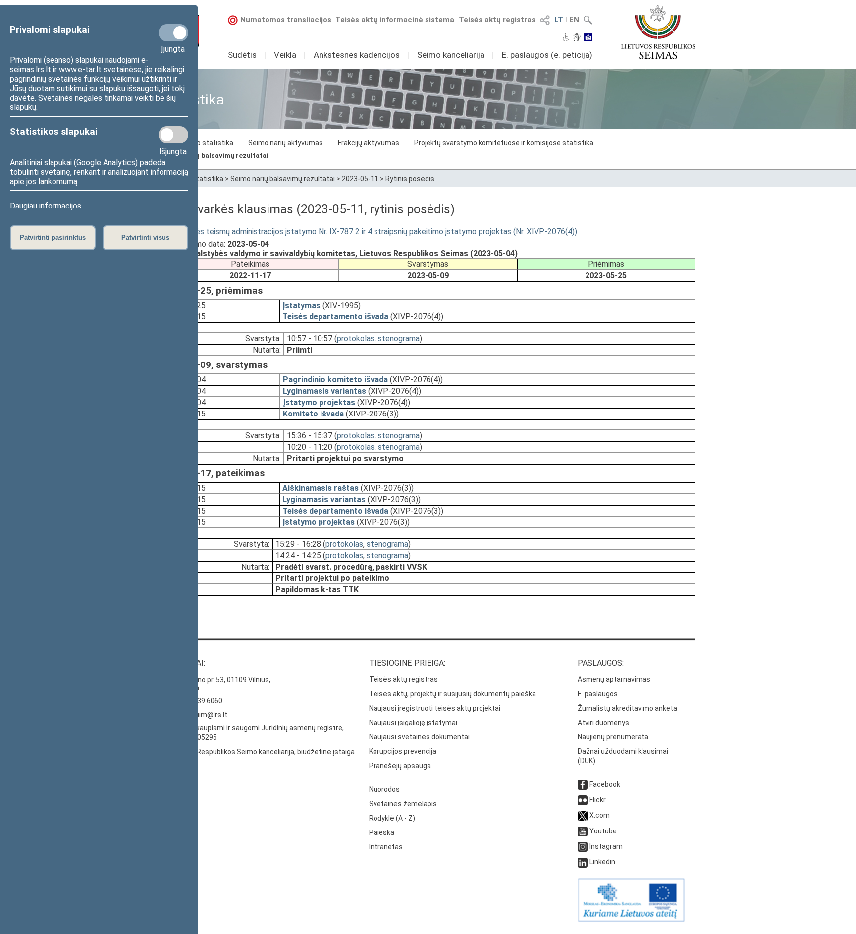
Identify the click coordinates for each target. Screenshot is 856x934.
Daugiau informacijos (45, 205)
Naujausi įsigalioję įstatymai (413, 722)
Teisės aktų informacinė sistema (394, 19)
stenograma (399, 338)
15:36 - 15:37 (309, 435)
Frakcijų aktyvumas (368, 143)
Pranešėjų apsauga (400, 766)
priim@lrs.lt (209, 715)
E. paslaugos (598, 694)
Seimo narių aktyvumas (285, 143)
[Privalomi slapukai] (173, 32)
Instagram (606, 846)
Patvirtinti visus (145, 237)
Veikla (285, 55)
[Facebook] (583, 784)
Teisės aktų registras (497, 19)
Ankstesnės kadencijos (357, 55)
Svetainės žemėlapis (403, 804)
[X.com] (583, 815)
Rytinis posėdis (409, 179)
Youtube (603, 831)
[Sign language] (577, 38)
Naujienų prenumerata (613, 737)
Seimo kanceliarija (450, 55)
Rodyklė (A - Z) (392, 818)
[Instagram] (583, 846)
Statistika (207, 179)
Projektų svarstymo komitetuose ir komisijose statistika (503, 143)
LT (558, 19)
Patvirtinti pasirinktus (53, 237)
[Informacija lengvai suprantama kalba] (588, 38)
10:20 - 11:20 (309, 447)
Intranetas (386, 847)
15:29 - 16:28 (298, 544)
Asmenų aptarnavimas (614, 679)
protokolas (355, 338)
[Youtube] (583, 831)
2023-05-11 (360, 179)
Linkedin (602, 862)
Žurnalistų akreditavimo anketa (627, 708)
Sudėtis (242, 55)
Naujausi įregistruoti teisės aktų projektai (434, 708)
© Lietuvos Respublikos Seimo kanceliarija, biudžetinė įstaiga (257, 752)
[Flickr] (583, 800)
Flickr (597, 800)
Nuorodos (384, 789)
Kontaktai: (182, 663)
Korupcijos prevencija (402, 751)
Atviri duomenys (603, 722)
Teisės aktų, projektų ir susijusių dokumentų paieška (452, 694)
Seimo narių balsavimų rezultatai (214, 155)
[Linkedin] (583, 862)
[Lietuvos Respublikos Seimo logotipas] (658, 32)
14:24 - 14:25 (298, 555)
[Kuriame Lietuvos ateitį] (631, 919)
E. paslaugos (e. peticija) (547, 55)
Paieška (381, 832)
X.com (599, 815)
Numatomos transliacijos (285, 19)
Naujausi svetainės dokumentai (419, 737)
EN (574, 19)
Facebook (604, 784)
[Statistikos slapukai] (173, 134)
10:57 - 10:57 (309, 338)
